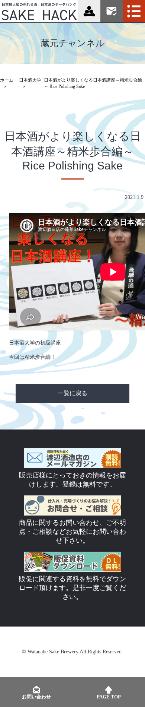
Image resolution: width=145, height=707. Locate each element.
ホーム (6, 80)
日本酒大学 (30, 80)
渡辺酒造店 (89, 11)
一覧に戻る (72, 393)
